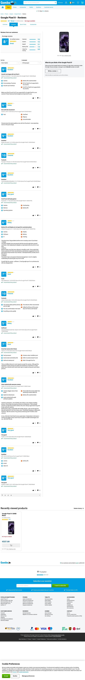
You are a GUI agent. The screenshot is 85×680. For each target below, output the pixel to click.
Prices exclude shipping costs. (57, 635)
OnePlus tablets (48, 605)
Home (2, 14)
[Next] (39, 495)
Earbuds (69, 603)
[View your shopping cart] (82, 3)
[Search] (55, 2)
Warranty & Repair (5, 620)
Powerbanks (69, 602)
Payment (3, 613)
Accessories (23, 7)
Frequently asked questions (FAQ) (74, 616)
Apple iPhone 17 (4, 599)
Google (11, 14)
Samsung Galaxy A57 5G (6, 602)
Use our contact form (71, 614)
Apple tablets (48, 600)
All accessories (70, 608)
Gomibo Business (27, 613)
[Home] (2, 7)
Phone (14, 7)
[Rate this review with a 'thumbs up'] (33, 98)
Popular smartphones (8, 597)
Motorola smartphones (28, 603)
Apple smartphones (27, 599)
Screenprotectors (70, 600)
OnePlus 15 (3, 605)
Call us (68, 613)
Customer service (48, 7)
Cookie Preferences (41, 639)
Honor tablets (48, 603)
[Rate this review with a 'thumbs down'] (38, 98)
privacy (14, 672)
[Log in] (66, 3)
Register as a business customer (30, 614)
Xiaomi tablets (48, 602)
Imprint (34, 639)
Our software (48, 616)
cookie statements (23, 672)
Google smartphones (27, 605)
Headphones (70, 605)
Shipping (3, 617)
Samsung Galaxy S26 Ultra (7, 600)
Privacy (29, 639)
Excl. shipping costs (66, 55)
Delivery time (3, 616)
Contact (69, 611)
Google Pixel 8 (17, 14)
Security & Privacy (49, 614)
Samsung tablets (48, 599)
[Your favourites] (78, 3)
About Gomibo (48, 613)
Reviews (24, 14)
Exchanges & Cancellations (7, 619)
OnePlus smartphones (28, 602)
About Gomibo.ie (22, 639)
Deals (8, 7)
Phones (25, 597)
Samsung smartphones (28, 600)
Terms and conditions (52, 639)
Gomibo (47, 611)
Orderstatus (3, 614)
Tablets (31, 7)
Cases (68, 599)
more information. (57, 636)
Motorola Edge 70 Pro (5, 603)
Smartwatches (70, 606)
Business (38, 7)
